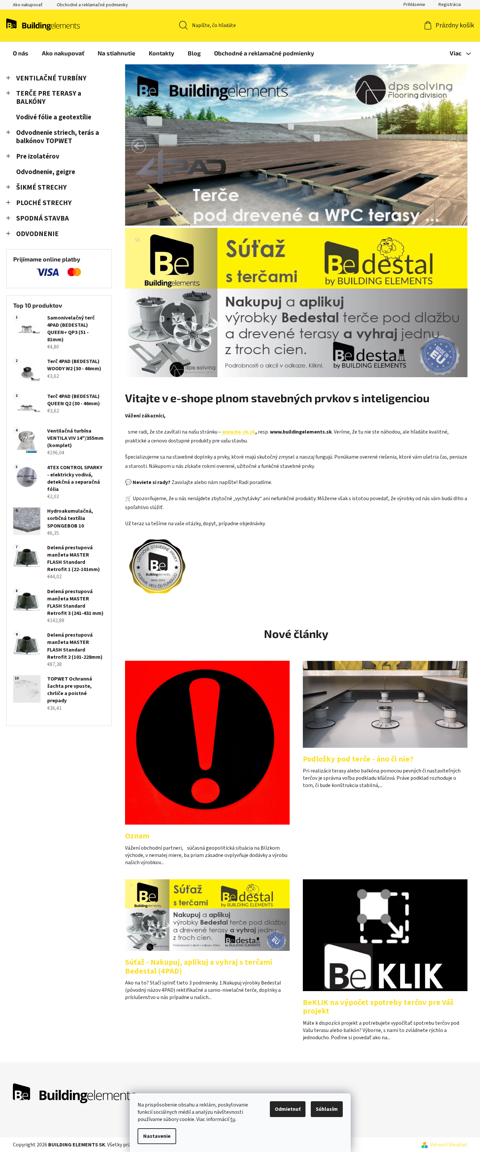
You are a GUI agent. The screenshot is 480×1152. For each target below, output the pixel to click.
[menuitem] (20, 53)
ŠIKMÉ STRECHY (41, 187)
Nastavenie (157, 1136)
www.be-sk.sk (238, 432)
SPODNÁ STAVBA (42, 218)
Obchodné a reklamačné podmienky (92, 5)
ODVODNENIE (37, 234)
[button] (139, 146)
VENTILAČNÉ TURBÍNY (51, 78)
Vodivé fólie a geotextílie (53, 117)
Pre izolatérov (37, 156)
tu (232, 1119)
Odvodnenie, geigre (45, 172)
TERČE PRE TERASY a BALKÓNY (48, 97)
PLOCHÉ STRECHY (44, 203)
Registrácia (449, 4)
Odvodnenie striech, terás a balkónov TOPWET (57, 137)
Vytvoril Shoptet (448, 1144)
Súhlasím (327, 1109)
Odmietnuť (288, 1109)
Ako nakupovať (28, 5)
